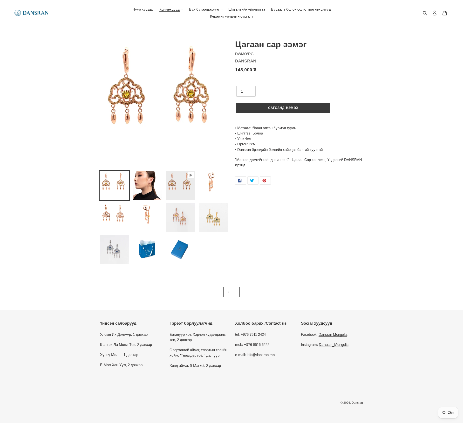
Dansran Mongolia (333, 334)
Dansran (357, 402)
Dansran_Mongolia (333, 344)
